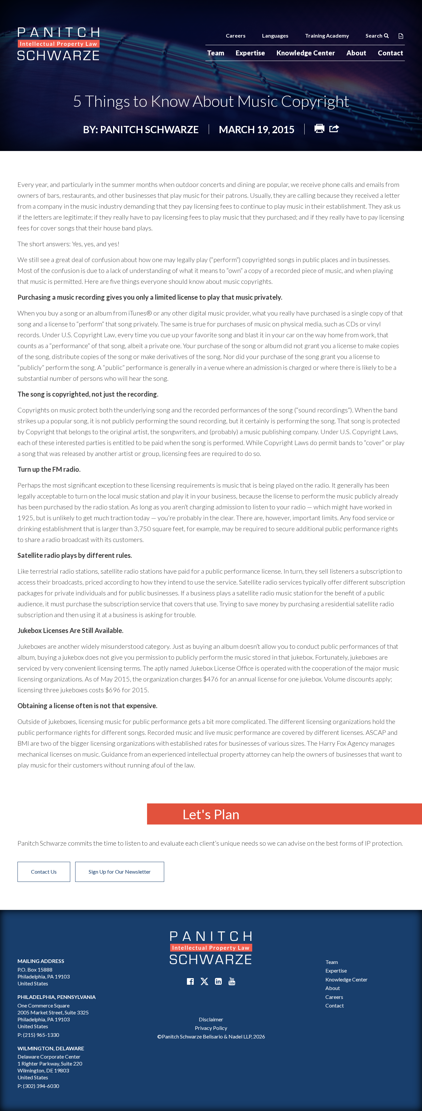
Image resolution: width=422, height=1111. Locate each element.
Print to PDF (401, 35)
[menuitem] (215, 53)
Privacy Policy (211, 1028)
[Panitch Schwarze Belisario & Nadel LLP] (58, 43)
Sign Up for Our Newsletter (120, 871)
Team (215, 53)
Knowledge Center (306, 53)
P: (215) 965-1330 (38, 1034)
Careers (236, 35)
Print (319, 129)
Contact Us (44, 871)
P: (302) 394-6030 (38, 1086)
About (356, 53)
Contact (390, 53)
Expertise (250, 53)
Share (334, 129)
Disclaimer (211, 1019)
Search (374, 35)
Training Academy (327, 35)
